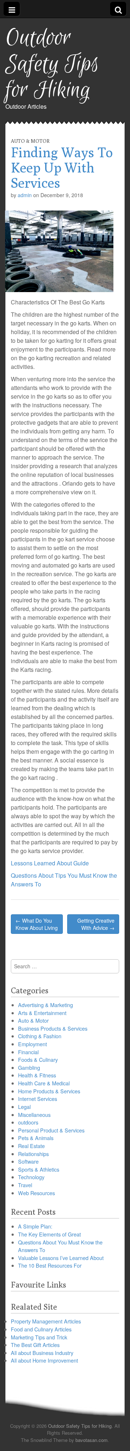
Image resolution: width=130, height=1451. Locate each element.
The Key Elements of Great (49, 1234)
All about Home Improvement (44, 1360)
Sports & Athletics (38, 1169)
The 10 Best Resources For (50, 1265)
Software (28, 1161)
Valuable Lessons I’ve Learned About (61, 1257)
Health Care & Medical (44, 1083)
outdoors (28, 1122)
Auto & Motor (30, 141)
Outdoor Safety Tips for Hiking (52, 64)
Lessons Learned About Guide (50, 863)
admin (25, 195)
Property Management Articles (46, 1321)
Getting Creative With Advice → (95, 924)
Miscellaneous (34, 1114)
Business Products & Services (52, 1028)
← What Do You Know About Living (37, 924)
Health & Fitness (37, 1075)
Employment (32, 1044)
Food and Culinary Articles (41, 1329)
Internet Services (37, 1098)
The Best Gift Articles (35, 1344)
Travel (25, 1185)
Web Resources (36, 1193)
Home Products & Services (49, 1091)
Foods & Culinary (38, 1059)
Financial (28, 1052)
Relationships (33, 1153)
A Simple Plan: (35, 1226)
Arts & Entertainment (42, 1012)
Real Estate (31, 1145)
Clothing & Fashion (39, 1036)
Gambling (29, 1067)
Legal (24, 1106)
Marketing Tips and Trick (39, 1337)
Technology (31, 1177)
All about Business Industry (42, 1352)
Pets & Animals (35, 1138)
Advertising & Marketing (45, 1005)
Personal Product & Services (51, 1130)
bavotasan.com (91, 1440)
